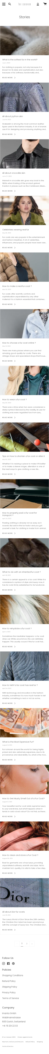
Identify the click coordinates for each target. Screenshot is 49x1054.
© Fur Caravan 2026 (8, 1037)
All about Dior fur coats (13, 912)
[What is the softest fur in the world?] (24, 40)
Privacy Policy (9, 992)
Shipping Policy (9, 986)
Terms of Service (10, 998)
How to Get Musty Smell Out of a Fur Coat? (23, 798)
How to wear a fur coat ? (14, 399)
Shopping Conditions (12, 975)
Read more (7, 78)
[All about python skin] (24, 97)
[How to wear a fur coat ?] (24, 380)
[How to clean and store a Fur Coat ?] (24, 836)
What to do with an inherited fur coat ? (21, 572)
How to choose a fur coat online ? (19, 343)
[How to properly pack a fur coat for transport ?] (24, 493)
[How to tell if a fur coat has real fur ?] (24, 666)
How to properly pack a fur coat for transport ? (19, 514)
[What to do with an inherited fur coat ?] (24, 552)
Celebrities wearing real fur (15, 229)
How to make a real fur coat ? (17, 286)
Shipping (40, 1042)
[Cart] (45, 4)
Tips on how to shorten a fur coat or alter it (23, 456)
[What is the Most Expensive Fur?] (24, 722)
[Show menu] (4, 4)
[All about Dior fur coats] (24, 892)
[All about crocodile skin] (24, 154)
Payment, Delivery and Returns (12, 1042)
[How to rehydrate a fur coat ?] (24, 609)
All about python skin (12, 116)
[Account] (38, 4)
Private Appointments (25, 1037)
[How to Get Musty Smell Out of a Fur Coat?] (24, 779)
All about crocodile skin (13, 173)
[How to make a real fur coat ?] (24, 267)
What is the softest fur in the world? (19, 59)
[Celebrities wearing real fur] (24, 210)
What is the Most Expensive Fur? (18, 742)
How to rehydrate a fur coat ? (17, 628)
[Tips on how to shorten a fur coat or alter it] (24, 437)
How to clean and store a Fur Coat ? (20, 855)
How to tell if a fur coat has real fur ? (20, 685)
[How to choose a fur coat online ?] (24, 323)
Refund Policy (9, 981)
